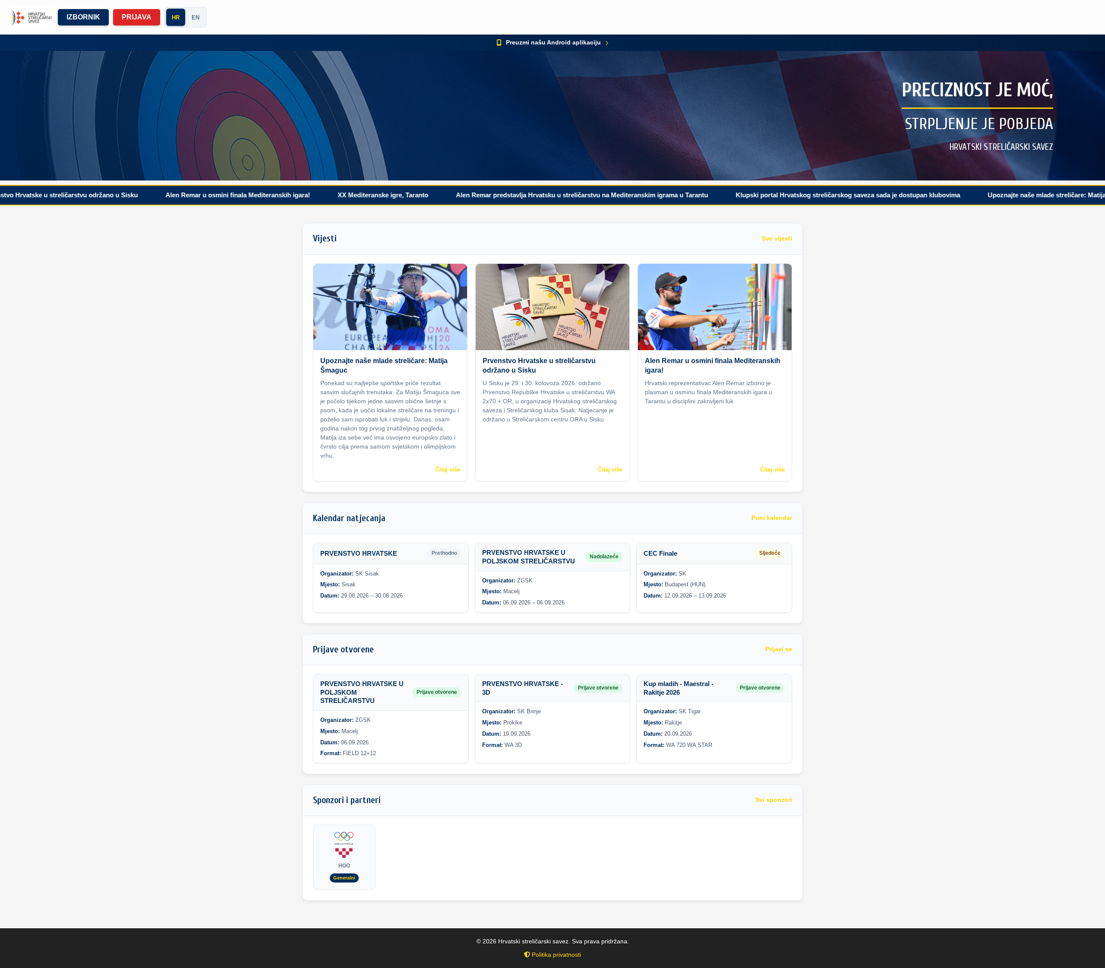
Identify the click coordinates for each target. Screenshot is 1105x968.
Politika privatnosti (555, 954)
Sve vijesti (777, 238)
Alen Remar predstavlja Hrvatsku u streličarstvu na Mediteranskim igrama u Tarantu (528, 195)
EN (195, 17)
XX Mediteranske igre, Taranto (329, 195)
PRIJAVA (137, 17)
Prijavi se (778, 649)
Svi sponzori (773, 800)
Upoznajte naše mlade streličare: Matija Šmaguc (1006, 195)
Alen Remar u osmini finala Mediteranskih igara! (184, 195)
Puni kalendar (771, 518)
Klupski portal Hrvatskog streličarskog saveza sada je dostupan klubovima (794, 195)
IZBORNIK (83, 17)
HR (176, 17)
